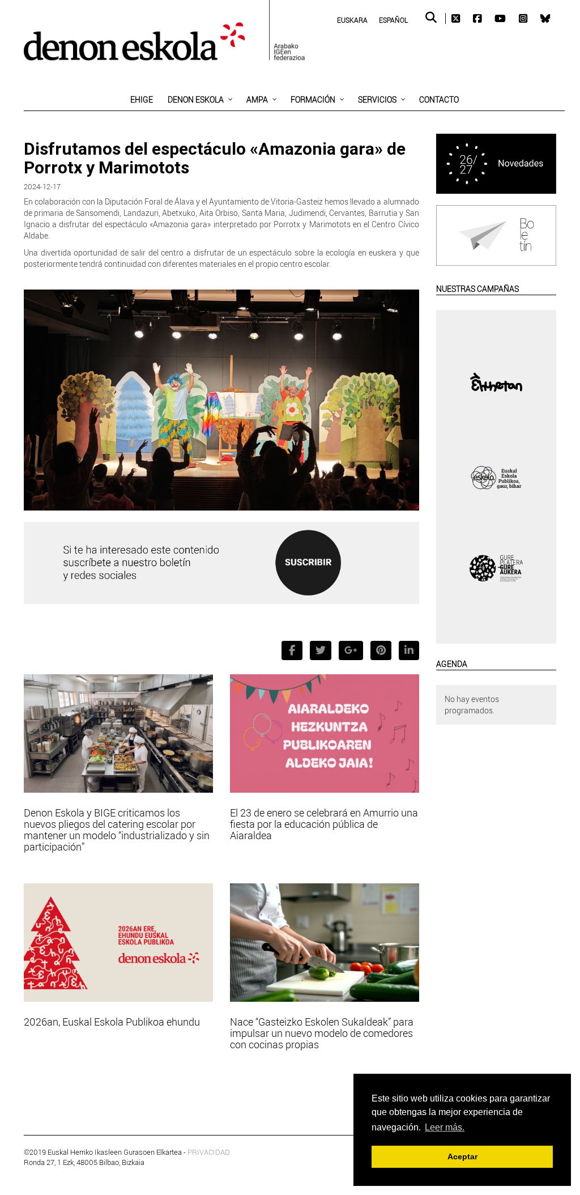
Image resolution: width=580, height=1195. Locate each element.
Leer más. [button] (444, 1127)
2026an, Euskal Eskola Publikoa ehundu (112, 1021)
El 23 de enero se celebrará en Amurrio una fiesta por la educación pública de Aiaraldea (324, 824)
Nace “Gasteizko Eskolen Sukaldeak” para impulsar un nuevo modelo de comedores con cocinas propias (321, 1033)
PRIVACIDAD (208, 1152)
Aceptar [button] (462, 1156)
